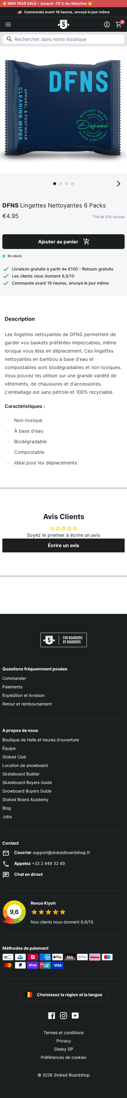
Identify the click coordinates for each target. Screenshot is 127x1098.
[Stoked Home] (63, 24)
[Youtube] (75, 1015)
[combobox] (63, 39)
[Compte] (107, 24)
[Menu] (8, 24)
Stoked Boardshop (72, 1074)
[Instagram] (63, 1015)
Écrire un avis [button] (63, 545)
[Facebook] (51, 1015)
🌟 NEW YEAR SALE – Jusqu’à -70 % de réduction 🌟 (47, 3)
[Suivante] (119, 184)
